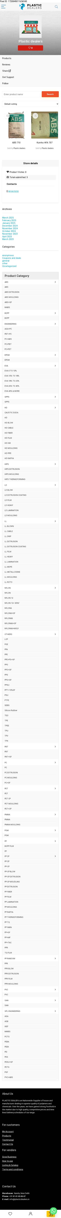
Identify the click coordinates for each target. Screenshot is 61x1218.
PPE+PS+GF (10, 659)
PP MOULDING (11, 907)
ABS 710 (16, 142)
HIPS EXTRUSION (12, 469)
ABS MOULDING (12, 297)
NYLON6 (8, 608)
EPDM (7, 355)
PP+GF (7, 932)
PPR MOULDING (11, 984)
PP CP (7, 856)
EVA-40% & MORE (12, 391)
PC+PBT (8, 344)
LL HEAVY (9, 557)
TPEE (7, 725)
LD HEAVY (9, 505)
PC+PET (8, 349)
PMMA (7, 814)
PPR (6, 948)
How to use (7, 1161)
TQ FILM (8, 953)
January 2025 (8, 223)
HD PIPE (8, 453)
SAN (6, 1000)
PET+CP (8, 809)
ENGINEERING (10, 324)
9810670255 (13, 191)
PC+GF (7, 783)
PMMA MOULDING (12, 824)
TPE (6, 720)
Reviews (6, 64)
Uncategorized (9, 266)
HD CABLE (9, 428)
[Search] (56, 7)
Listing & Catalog (10, 1165)
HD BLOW (9, 423)
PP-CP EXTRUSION (12, 876)
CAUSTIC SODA (11, 412)
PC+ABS (8, 339)
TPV (6, 736)
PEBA (7, 1042)
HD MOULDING (11, 448)
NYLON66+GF (10, 623)
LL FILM (8, 551)
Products (6, 58)
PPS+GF (8, 680)
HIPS (7, 464)
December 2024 (9, 225)
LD (6, 485)
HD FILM (8, 438)
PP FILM (8, 897)
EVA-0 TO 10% (11, 371)
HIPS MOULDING (12, 474)
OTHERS (8, 634)
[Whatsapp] (53, 1211)
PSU (6, 695)
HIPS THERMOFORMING (15, 479)
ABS (6, 282)
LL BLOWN (9, 526)
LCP (6, 639)
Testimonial (8, 1140)
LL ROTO (8, 582)
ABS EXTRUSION (12, 292)
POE (6, 644)
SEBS (7, 705)
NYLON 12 (9, 598)
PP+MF (8, 937)
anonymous (8, 255)
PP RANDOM (10, 958)
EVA (6, 366)
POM (7, 830)
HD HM (8, 443)
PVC (6, 990)
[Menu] (3, 7)
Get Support (8, 77)
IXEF (6, 1026)
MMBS (7, 1031)
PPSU (7, 685)
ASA (6, 1016)
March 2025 (8, 217)
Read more (16, 153)
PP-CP (7, 866)
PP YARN (8, 927)
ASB (6, 1021)
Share (5, 71)
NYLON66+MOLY (12, 628)
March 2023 (8, 239)
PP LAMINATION (11, 902)
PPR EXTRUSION (12, 974)
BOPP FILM (9, 846)
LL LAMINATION (11, 562)
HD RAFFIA (9, 458)
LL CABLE (9, 531)
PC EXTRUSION (11, 772)
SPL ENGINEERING (12, 1011)
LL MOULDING (11, 577)
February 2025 (9, 220)
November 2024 (10, 228)
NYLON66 (9, 618)
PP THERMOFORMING (14, 917)
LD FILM (8, 500)
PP (6, 841)
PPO (6, 664)
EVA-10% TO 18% (12, 376)
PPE (6, 654)
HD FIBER (9, 433)
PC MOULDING (11, 778)
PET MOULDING (11, 804)
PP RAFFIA (9, 912)
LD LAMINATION (12, 510)
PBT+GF (8, 757)
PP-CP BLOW (10, 871)
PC (6, 762)
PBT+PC (8, 334)
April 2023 (7, 236)
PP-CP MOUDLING (12, 882)
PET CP (8, 798)
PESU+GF (9, 1062)
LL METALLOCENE (12, 572)
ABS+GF (8, 302)
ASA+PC (8, 329)
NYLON (8, 588)
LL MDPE (8, 567)
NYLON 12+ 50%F (12, 603)
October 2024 (9, 231)
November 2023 (10, 233)
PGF (6, 1072)
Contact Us (7, 1144)
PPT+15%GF (10, 690)
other (5, 263)
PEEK (7, 1047)
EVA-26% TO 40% (12, 386)
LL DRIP (8, 536)
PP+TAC (8, 942)
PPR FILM (8, 979)
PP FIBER (8, 892)
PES (6, 1057)
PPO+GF (8, 670)
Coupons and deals (11, 258)
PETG (7, 1067)
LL (6, 521)
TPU (6, 731)
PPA (6, 649)
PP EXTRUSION (11, 887)
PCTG (7, 1036)
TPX (6, 741)
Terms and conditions (12, 1169)
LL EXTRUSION (11, 541)
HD (6, 407)
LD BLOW (9, 490)
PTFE (7, 700)
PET (6, 788)
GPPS (7, 397)
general (5, 260)
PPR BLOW (9, 968)
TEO (6, 715)
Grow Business (9, 1157)
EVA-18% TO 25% (12, 381)
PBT (6, 747)
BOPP (7, 313)
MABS (7, 307)
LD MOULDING (11, 515)
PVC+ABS (9, 1077)
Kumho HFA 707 (44, 142)
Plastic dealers (19, 148)
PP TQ (7, 922)
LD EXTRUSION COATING (15, 495)
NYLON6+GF (10, 613)
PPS (6, 675)
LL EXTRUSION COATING (15, 546)
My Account (8, 1131)
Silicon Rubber (11, 710)
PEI (6, 1052)
